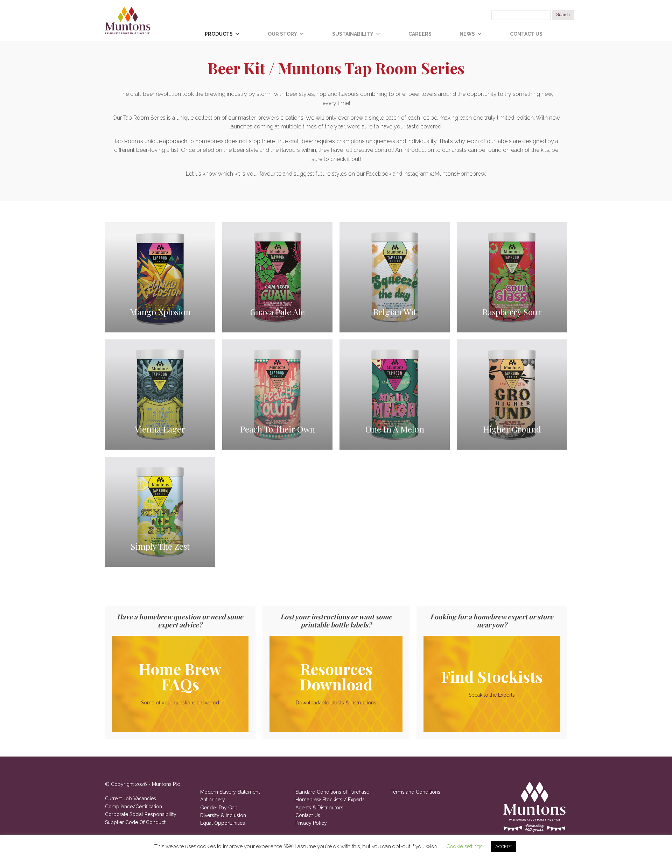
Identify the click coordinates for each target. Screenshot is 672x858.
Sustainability (352, 34)
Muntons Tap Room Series (371, 67)
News (467, 34)
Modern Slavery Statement (230, 792)
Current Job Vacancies (130, 798)
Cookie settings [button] (464, 846)
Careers (420, 34)
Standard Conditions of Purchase (332, 792)
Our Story (282, 34)
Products (219, 34)
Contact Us (526, 34)
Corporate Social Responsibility (140, 814)
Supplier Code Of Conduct (135, 822)
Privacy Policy (311, 823)
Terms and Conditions (415, 792)
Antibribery (212, 799)
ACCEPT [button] (503, 846)
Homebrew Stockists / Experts (330, 799)
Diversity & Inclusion (223, 815)
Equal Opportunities (222, 823)
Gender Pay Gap (219, 807)
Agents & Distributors (319, 807)
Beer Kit (236, 67)
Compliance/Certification (133, 806)
